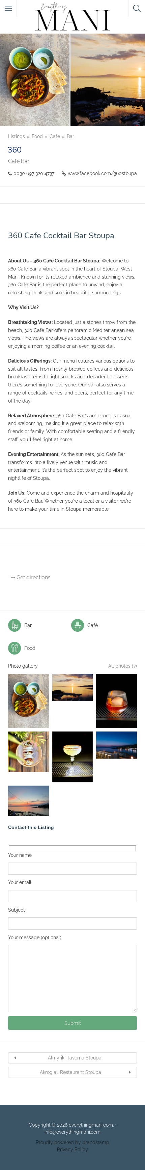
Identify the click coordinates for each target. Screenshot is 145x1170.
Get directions (34, 577)
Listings (16, 136)
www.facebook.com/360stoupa (102, 173)
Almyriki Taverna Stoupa (75, 1057)
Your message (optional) (34, 937)
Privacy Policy (72, 1149)
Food (37, 136)
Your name (20, 855)
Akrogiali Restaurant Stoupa (70, 1072)
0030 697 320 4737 (33, 173)
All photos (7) (122, 666)
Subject (16, 910)
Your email (19, 882)
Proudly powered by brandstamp (72, 1142)
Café (55, 136)
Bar (70, 136)
